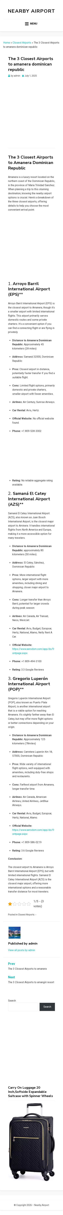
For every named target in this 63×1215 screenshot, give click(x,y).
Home (6, 42)
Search (12, 1000)
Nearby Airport (31, 11)
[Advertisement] (31, 110)
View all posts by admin (21, 950)
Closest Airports (22, 42)
